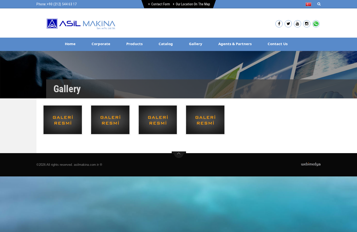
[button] (310, 4)
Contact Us (278, 43)
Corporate (101, 43)
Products (134, 43)
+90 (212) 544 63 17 (62, 4)
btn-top (179, 154)
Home (70, 43)
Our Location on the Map (193, 4)
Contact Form (160, 4)
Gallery (195, 43)
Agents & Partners (235, 43)
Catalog (166, 43)
